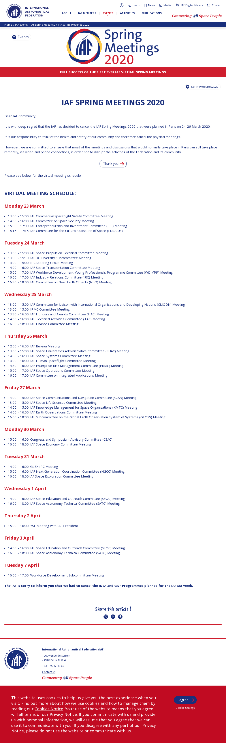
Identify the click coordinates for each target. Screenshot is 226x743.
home (8, 25)
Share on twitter (106, 616)
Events (23, 36)
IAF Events (21, 25)
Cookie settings (185, 708)
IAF (27, 11)
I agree (182, 700)
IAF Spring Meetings (43, 25)
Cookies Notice (49, 708)
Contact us (48, 672)
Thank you (111, 163)
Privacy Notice (63, 714)
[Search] (122, 5)
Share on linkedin (113, 616)
